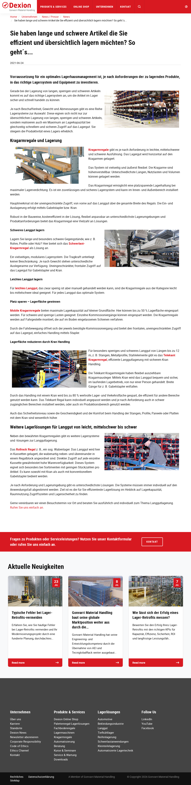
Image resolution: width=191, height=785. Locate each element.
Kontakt (125, 6)
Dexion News (18, 732)
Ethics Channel (19, 750)
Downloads (61, 759)
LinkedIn (147, 719)
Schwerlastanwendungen (113, 741)
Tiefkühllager (106, 732)
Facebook (148, 728)
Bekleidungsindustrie (111, 723)
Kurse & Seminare (65, 750)
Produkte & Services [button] (53, 6)
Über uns (15, 719)
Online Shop (81, 6)
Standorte (16, 728)
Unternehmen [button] (104, 6)
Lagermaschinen (64, 732)
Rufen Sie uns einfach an (26, 507)
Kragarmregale (63, 737)
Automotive (105, 719)
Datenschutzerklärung (41, 776)
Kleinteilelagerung (109, 746)
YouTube (147, 723)
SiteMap (15, 780)
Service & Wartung (65, 755)
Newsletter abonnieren (24, 737)
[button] (139, 6)
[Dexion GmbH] (18, 6)
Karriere (15, 723)
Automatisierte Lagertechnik (115, 750)
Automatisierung (64, 741)
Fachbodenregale (64, 728)
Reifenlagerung (107, 737)
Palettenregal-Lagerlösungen (71, 723)
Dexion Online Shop (66, 719)
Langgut (103, 728)
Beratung (59, 746)
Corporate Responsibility (25, 741)
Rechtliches (16, 776)
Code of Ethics (19, 746)
